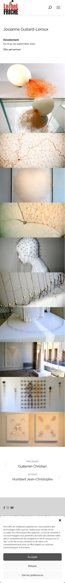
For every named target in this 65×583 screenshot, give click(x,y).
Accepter (33, 557)
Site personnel (12, 49)
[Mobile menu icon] (58, 7)
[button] (60, 520)
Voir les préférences (32, 575)
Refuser (32, 566)
